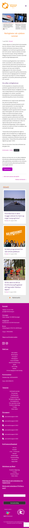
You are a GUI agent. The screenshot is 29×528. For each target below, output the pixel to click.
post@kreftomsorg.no (8, 311)
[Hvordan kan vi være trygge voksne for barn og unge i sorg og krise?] (14, 207)
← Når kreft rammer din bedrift (10, 176)
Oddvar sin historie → (21, 179)
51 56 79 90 (10, 309)
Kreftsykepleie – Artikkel (7, 150)
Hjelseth (11, 521)
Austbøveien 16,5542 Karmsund (10, 322)
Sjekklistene (7, 169)
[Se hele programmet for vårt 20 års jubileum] (14, 241)
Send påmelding (14, 503)
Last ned (16, 150)
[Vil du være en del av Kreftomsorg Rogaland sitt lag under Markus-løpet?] (14, 276)
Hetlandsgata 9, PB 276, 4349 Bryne (12, 328)
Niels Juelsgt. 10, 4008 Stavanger (11, 317)
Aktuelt (11, 41)
